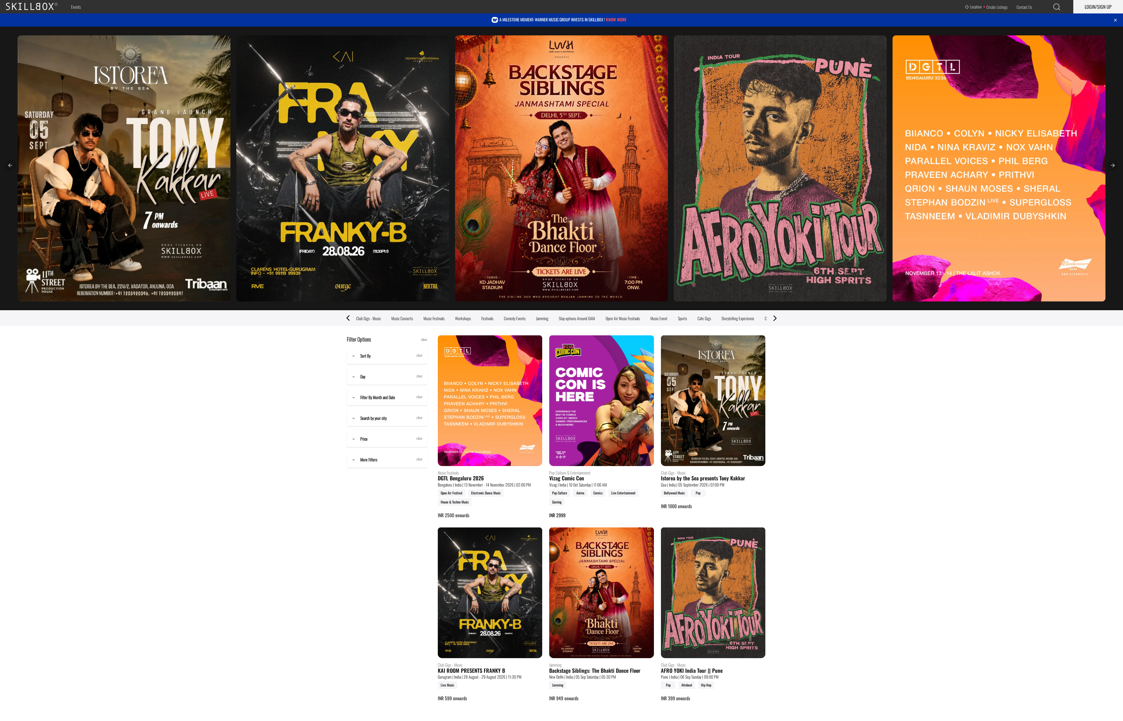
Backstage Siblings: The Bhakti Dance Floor (594, 670)
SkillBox (36, 6)
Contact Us (1024, 7)
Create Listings (996, 7)
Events (76, 7)
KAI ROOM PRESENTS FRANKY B (471, 670)
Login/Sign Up (1098, 6)
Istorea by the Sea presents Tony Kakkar (703, 478)
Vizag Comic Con (566, 478)
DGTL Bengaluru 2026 (461, 478)
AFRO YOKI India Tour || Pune (692, 670)
